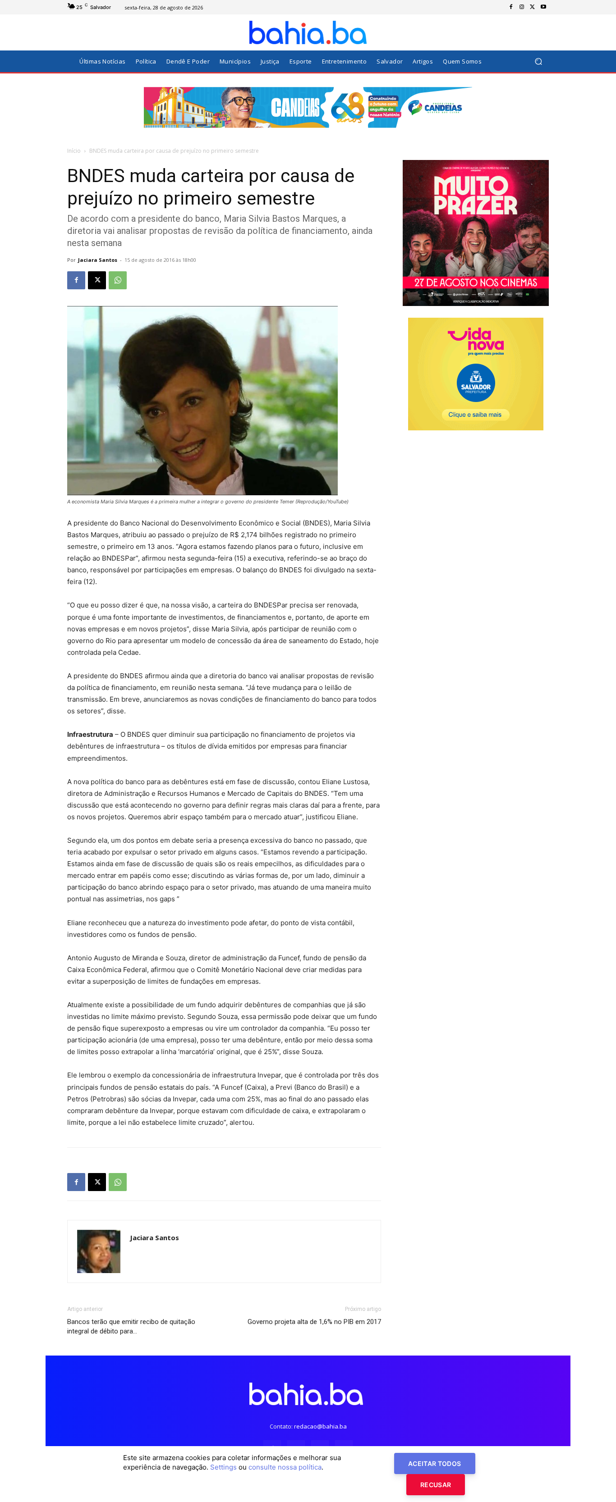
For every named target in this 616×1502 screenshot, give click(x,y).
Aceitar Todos (434, 1463)
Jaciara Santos (97, 259)
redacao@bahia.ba (320, 1426)
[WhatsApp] (118, 280)
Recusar (435, 1484)
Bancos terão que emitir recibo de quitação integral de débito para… (131, 1326)
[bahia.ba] (308, 32)
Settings (223, 1467)
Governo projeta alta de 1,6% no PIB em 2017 (314, 1322)
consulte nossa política (285, 1467)
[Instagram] (521, 7)
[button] (538, 61)
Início (74, 151)
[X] (532, 7)
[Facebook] (511, 7)
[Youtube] (543, 7)
